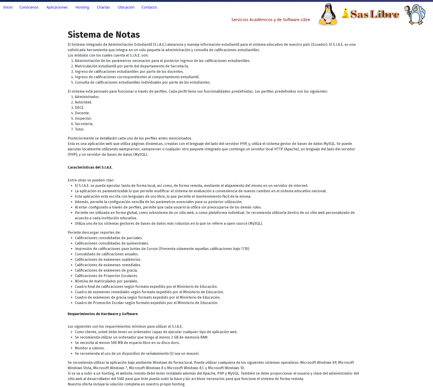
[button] (29, 7)
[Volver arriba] (425, 378)
